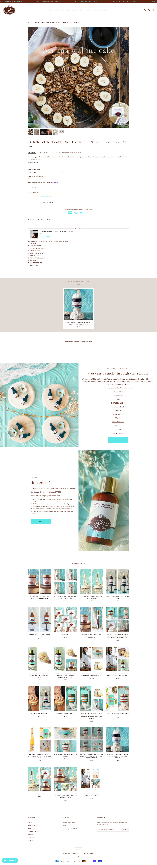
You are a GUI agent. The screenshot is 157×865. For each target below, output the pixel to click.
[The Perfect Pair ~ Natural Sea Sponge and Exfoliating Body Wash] (39, 659)
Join (124, 829)
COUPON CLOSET (33, 831)
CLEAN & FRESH (118, 407)
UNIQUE (118, 425)
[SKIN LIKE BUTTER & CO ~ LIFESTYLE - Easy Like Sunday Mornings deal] (91, 659)
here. (144, 379)
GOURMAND (117, 395)
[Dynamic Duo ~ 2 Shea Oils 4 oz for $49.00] (117, 581)
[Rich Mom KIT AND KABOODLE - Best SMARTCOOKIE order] (91, 779)
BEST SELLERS (44, 152)
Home (29, 22)
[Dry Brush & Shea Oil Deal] (39, 698)
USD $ (78, 849)
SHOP (117, 440)
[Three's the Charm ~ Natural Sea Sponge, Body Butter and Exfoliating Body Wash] (65, 659)
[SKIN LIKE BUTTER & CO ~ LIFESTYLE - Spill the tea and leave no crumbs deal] (39, 739)
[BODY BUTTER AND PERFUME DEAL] (91, 619)
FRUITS (117, 418)
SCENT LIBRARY (33, 825)
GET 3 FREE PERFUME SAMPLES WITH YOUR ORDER (66, 152)
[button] (46, 202)
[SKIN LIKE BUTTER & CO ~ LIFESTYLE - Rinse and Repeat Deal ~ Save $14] (117, 659)
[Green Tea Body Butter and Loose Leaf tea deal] (117, 698)
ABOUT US (31, 837)
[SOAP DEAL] (65, 619)
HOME (30, 822)
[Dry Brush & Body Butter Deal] (65, 698)
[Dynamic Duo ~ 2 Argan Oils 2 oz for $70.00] (39, 619)
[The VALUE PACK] (39, 779)
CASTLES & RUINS (118, 403)
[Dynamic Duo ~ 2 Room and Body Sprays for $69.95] (91, 581)
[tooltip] (52, 202)
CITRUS (118, 429)
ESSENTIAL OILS (118, 433)
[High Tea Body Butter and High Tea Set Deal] (65, 739)
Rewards (30, 834)
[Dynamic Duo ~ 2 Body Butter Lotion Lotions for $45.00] (39, 581)
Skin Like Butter (70, 853)
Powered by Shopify (87, 853)
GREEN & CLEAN (118, 422)
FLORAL (118, 399)
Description (32, 152)
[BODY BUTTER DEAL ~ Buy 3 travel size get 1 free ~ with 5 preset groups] (78, 304)
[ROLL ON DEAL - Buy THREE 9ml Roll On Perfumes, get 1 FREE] (65, 581)
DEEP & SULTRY (117, 414)
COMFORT (118, 410)
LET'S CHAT (31, 841)
